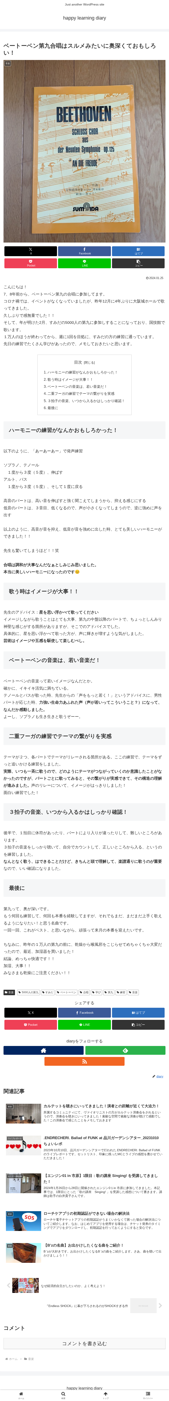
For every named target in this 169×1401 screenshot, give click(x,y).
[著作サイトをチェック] (44, 1050)
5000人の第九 (30, 992)
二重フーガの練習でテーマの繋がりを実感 (81, 393)
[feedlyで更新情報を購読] (125, 1050)
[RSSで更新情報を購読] (84, 1061)
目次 (78, 362)
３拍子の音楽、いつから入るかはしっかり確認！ (86, 401)
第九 (110, 992)
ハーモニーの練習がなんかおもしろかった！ (83, 372)
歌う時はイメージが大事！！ (70, 379)
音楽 (11, 992)
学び (98, 992)
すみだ (49, 992)
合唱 (85, 992)
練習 (122, 992)
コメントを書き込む (84, 1343)
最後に (53, 408)
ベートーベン (68, 992)
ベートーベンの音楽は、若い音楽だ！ (77, 386)
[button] (138, 263)
